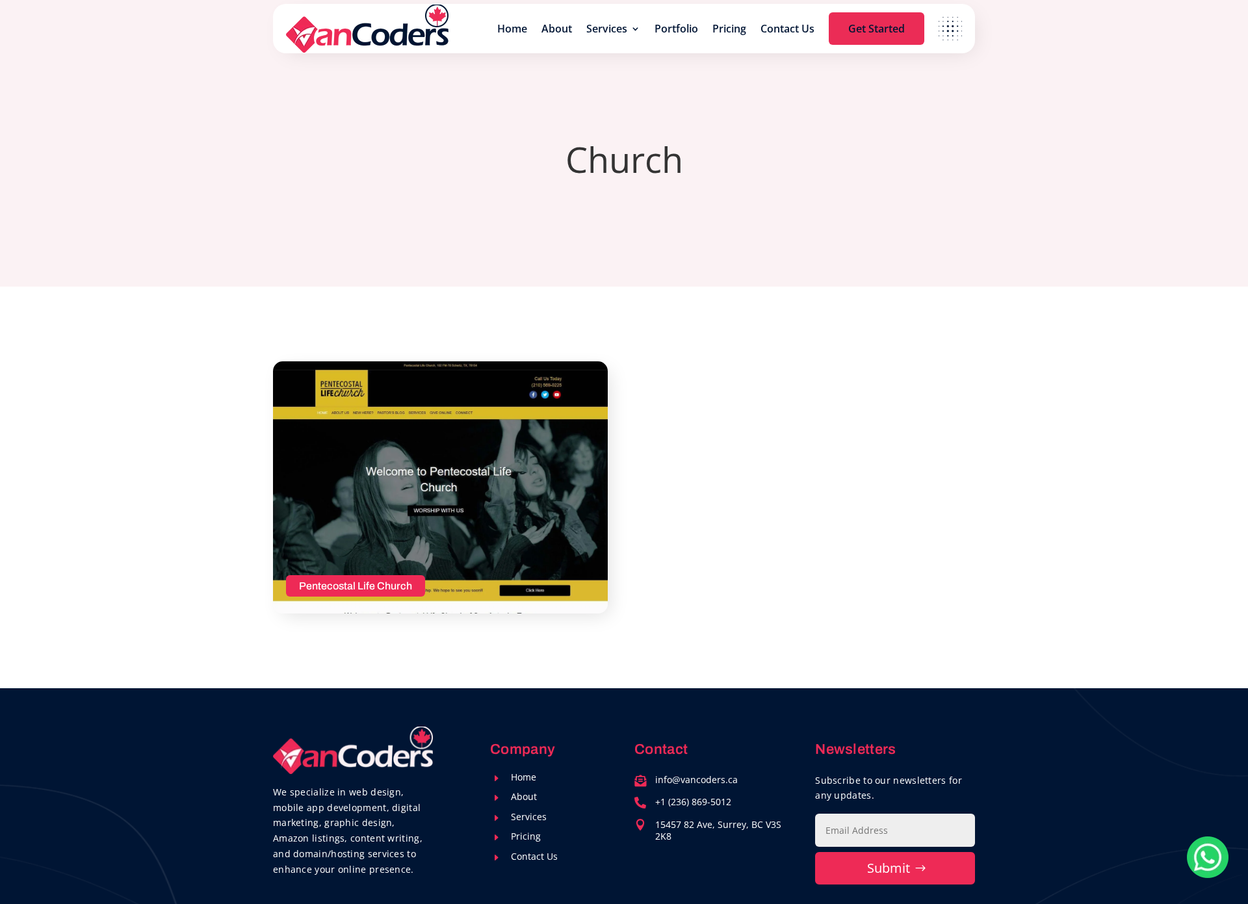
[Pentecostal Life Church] (440, 487)
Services (606, 28)
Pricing (729, 28)
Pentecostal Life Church (355, 585)
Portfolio (676, 28)
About (556, 28)
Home (512, 28)
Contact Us (787, 28)
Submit (888, 868)
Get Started (876, 28)
